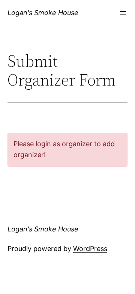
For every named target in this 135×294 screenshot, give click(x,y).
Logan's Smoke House (43, 13)
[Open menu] (123, 12)
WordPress (90, 249)
